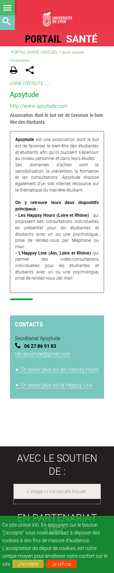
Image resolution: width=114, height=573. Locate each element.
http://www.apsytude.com (39, 105)
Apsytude (24, 94)
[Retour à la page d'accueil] (57, 15)
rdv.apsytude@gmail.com (43, 353)
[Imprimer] (15, 71)
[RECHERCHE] (7, 22)
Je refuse (61, 564)
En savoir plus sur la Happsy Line (53, 384)
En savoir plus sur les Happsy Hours (57, 369)
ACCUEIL (50, 52)
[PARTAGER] (32, 71)
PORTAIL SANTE (25, 52)
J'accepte (28, 564)
